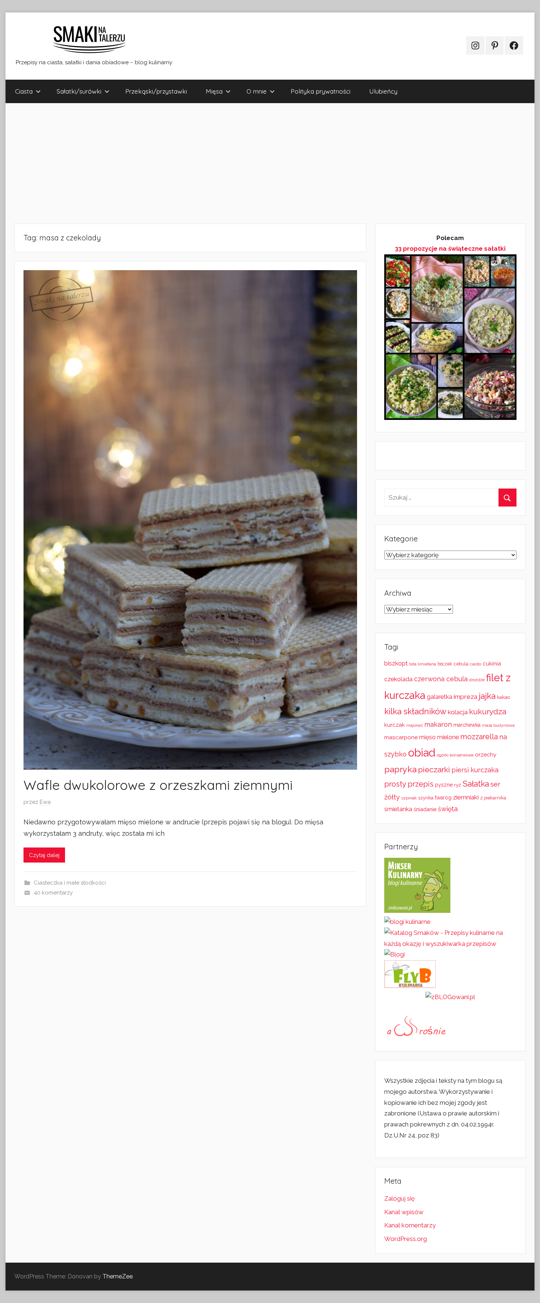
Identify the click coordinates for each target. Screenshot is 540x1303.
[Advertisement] (226, 163)
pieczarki (434, 769)
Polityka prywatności (320, 91)
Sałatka (475, 783)
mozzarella (479, 736)
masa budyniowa (498, 725)
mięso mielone (439, 737)
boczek (445, 664)
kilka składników (415, 711)
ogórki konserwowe (455, 755)
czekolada (398, 679)
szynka (425, 798)
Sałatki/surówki (79, 91)
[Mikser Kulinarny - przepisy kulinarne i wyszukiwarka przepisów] (417, 910)
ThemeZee (117, 1276)
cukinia (492, 663)
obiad (421, 752)
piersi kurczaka (474, 770)
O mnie (256, 91)
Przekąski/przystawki (156, 91)
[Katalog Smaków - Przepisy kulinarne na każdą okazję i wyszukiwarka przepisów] (450, 943)
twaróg (443, 798)
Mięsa (214, 91)
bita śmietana (422, 664)
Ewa (45, 802)
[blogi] (394, 954)
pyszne (444, 785)
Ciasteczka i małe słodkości (70, 882)
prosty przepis (408, 784)
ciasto (475, 664)
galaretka (439, 696)
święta (448, 809)
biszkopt (396, 663)
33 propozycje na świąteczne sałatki (450, 248)
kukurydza (487, 711)
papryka (400, 769)
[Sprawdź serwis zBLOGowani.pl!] (450, 997)
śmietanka (398, 809)
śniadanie (425, 809)
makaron (438, 724)
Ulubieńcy (383, 91)
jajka (487, 696)
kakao (503, 697)
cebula (461, 664)
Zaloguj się (399, 1198)
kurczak (394, 725)
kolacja (458, 712)
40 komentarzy (53, 892)
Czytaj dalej (44, 855)
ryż (457, 785)
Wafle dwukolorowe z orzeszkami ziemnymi (158, 785)
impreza (465, 696)
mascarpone (401, 737)
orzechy (485, 754)
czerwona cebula (441, 679)
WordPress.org (405, 1238)
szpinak (409, 798)
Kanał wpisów (404, 1212)
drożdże (477, 679)
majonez (414, 725)
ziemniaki (466, 797)
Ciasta (24, 91)
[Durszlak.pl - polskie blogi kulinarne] (407, 921)
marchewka (466, 725)
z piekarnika (493, 798)
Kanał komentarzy (410, 1225)
